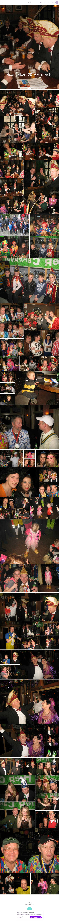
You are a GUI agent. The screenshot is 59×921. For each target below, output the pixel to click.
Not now (20, 917)
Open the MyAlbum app (36, 917)
